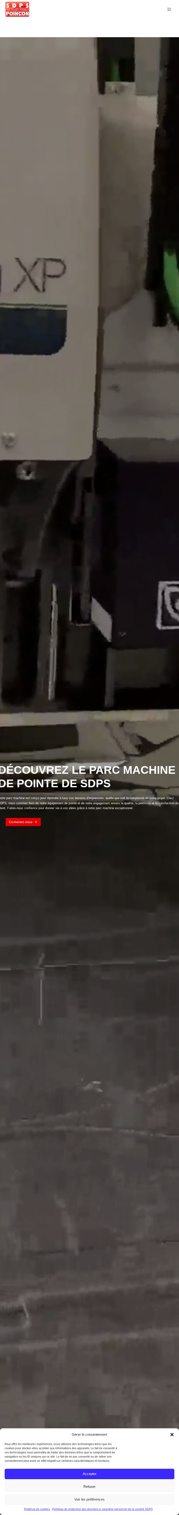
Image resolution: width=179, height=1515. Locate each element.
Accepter (89, 1474)
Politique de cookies (37, 1509)
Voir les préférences (89, 1499)
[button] (172, 1434)
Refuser (89, 1487)
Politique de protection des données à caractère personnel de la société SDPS (102, 1509)
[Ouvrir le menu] (169, 9)
